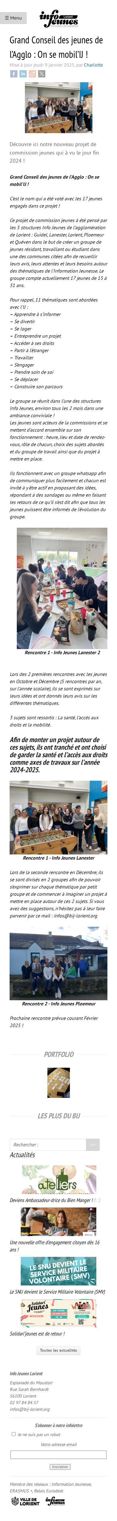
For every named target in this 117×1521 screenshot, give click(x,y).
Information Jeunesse (71, 1484)
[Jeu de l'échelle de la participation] (58, 1081)
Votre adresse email (58, 1444)
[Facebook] (13, 73)
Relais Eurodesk (48, 1491)
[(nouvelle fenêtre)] (26, 1501)
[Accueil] (58, 16)
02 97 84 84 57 (24, 1402)
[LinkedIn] (23, 73)
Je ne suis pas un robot (38, 1434)
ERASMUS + (21, 1491)
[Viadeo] (32, 73)
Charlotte (93, 65)
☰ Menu (13, 18)
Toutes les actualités (58, 1350)
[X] (41, 73)
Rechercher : (25, 1144)
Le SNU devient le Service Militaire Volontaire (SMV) (57, 1291)
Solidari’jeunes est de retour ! (37, 1333)
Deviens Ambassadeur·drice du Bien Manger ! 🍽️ (55, 1200)
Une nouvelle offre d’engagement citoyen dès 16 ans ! (54, 1246)
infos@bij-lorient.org (30, 1409)
